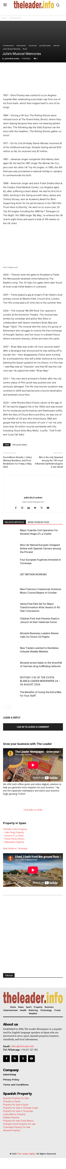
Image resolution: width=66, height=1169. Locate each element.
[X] (23, 69)
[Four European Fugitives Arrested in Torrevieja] (10, 563)
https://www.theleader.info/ (33, 502)
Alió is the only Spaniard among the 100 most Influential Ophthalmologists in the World (49, 462)
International (21, 45)
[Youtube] (49, 508)
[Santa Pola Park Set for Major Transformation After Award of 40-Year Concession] (10, 607)
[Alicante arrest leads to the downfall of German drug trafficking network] (10, 666)
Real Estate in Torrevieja (15, 848)
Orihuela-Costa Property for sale (19, 1124)
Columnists (33, 45)
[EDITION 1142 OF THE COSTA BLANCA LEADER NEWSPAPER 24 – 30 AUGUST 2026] (10, 681)
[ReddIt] (44, 69)
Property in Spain (11, 1101)
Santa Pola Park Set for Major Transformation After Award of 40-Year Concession (40, 607)
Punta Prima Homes (14, 838)
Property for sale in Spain (15, 1104)
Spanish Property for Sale (16, 1098)
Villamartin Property (14, 841)
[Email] (51, 69)
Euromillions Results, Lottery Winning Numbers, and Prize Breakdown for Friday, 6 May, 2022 (17, 462)
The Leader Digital (26, 1154)
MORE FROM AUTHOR (38, 522)
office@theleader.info (22, 1046)
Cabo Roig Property (14, 832)
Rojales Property (11, 1117)
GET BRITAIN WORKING (33, 574)
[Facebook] (16, 69)
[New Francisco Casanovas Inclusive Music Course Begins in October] (10, 592)
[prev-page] (5, 707)
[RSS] (14, 1058)
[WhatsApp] (30, 69)
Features (56, 45)
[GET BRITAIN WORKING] (10, 578)
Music (25, 49)
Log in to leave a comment (33, 727)
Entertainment (16, 18)
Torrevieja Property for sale (16, 1127)
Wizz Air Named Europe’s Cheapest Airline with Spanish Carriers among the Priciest (40, 548)
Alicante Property (11, 1130)
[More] (58, 69)
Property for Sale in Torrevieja (18, 1111)
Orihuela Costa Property (15, 829)
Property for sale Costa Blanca (18, 1120)
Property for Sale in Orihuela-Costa (20, 1107)
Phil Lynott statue (19, 444)
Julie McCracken (45, 45)
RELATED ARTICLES (14, 522)
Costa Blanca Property (14, 1114)
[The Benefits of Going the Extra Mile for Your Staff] (10, 695)
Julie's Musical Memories (11, 49)
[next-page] (10, 707)
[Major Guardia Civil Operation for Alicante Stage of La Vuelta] (10, 534)
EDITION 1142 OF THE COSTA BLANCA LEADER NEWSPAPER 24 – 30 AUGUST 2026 (40, 681)
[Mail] (36, 508)
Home (4, 18)
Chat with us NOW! (33, 809)
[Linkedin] (37, 69)
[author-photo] (33, 493)
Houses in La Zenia (13, 835)
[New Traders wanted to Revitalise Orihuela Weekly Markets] (10, 651)
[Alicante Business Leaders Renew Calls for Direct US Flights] (10, 637)
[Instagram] (23, 508)
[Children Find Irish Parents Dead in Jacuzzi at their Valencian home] (10, 622)
